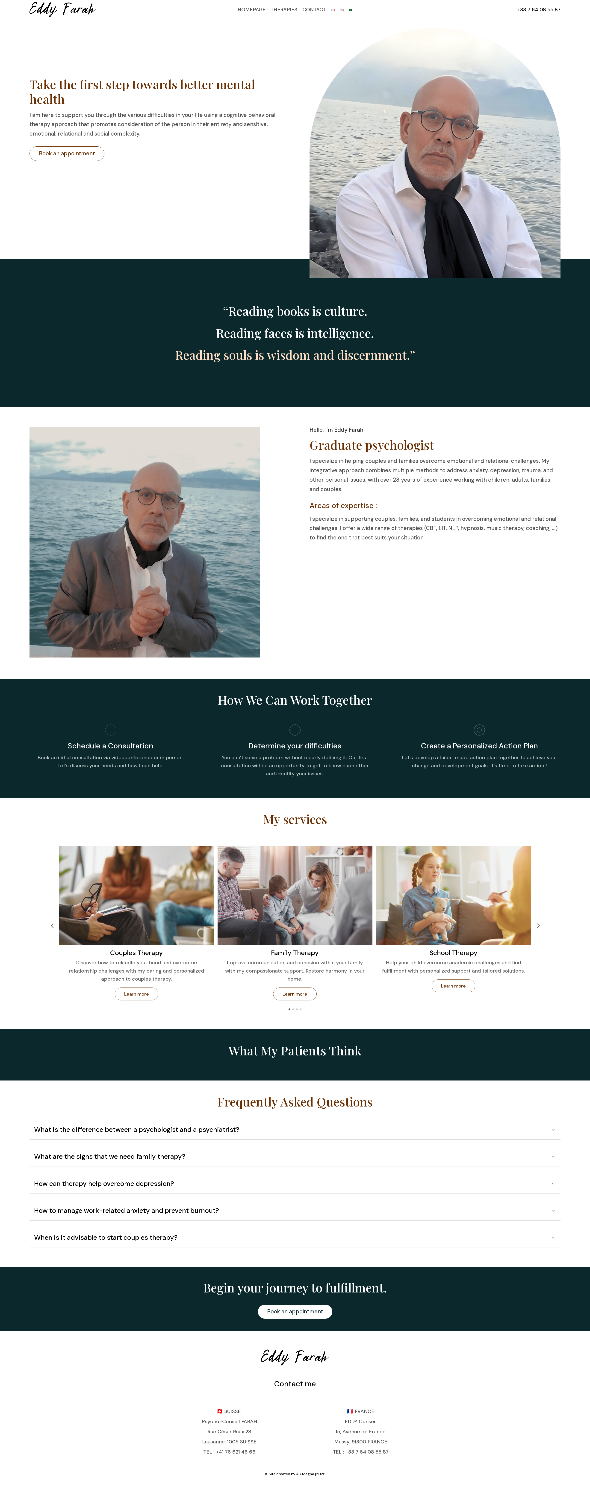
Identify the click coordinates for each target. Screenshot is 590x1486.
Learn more (136, 994)
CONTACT (314, 9)
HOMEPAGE (252, 9)
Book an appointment (67, 153)
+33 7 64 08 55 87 (538, 9)
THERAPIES (284, 9)
